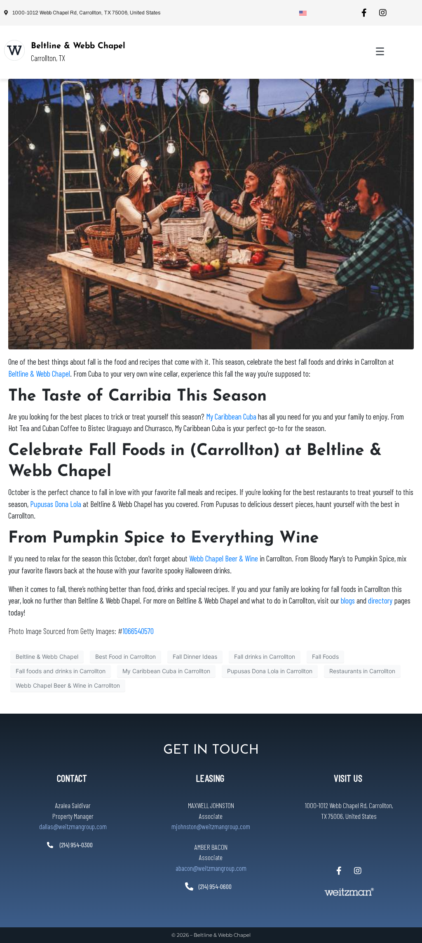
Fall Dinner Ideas (195, 656)
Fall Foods (325, 656)
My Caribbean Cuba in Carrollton (166, 670)
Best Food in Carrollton (125, 656)
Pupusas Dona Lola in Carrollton (269, 670)
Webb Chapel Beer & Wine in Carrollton (68, 685)
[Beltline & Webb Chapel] (14, 50)
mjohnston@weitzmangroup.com (210, 826)
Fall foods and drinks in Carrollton (61, 670)
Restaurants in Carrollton (362, 670)
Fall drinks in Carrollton (264, 656)
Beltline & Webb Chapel (78, 46)
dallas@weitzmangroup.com (73, 826)
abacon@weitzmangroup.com (211, 868)
